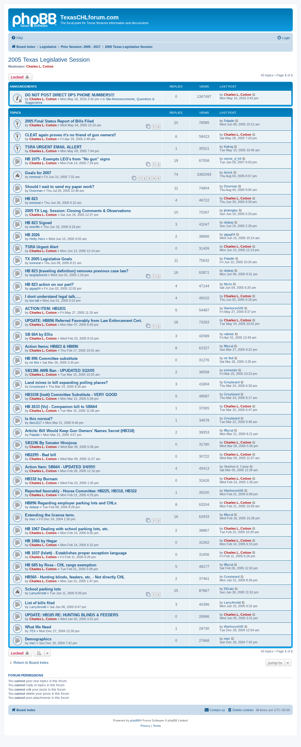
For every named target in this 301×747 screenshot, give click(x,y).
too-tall (34, 300)
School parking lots (43, 589)
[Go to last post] (254, 94)
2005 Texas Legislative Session (49, 59)
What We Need (38, 627)
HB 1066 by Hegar (41, 541)
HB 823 (31, 199)
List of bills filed (40, 603)
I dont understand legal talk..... (53, 296)
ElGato (229, 588)
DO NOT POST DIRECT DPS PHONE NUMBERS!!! (69, 95)
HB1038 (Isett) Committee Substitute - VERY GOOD (71, 394)
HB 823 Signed (38, 223)
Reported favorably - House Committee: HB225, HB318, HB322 (81, 491)
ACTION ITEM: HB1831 (45, 308)
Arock (228, 172)
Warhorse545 (233, 308)
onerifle (34, 227)
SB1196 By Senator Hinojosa (51, 443)
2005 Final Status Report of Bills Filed (59, 121)
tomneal (35, 177)
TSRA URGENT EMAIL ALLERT (53, 147)
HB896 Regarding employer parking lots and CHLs (70, 503)
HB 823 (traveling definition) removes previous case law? (76, 271)
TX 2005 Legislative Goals (48, 259)
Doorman (36, 190)
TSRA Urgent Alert (41, 247)
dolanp (228, 222)
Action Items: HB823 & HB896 (51, 346)
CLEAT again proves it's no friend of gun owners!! (70, 135)
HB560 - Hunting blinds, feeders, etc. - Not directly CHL (75, 577)
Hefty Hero (37, 239)
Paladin (229, 120)
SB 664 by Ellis (39, 334)
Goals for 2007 (38, 173)
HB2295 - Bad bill (40, 455)
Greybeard (37, 386)
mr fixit (34, 362)
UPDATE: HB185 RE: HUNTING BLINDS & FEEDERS (71, 615)
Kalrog (228, 146)
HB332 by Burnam (41, 479)
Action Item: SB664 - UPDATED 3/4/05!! (60, 467)
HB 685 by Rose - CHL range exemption (60, 565)
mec (32, 519)
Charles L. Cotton (39, 66)
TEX (32, 631)
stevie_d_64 (232, 158)
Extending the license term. (50, 515)
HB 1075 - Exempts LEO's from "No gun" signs (67, 159)
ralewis (229, 334)
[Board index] (35, 19)
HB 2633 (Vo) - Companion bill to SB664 (61, 406)
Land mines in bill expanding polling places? (66, 382)
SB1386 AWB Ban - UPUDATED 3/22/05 (59, 370)
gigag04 (229, 234)
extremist (230, 370)
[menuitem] (17, 37)
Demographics (38, 639)
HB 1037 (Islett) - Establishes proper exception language (76, 553)
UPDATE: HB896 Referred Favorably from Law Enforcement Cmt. (83, 320)
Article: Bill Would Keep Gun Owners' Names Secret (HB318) (79, 431)
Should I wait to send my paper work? (59, 186)
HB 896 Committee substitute (51, 358)
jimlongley (231, 210)
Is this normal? (39, 419)
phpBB (135, 720)
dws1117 (35, 422)
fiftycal (228, 346)
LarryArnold (37, 593)
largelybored (38, 275)
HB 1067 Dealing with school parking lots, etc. (67, 529)
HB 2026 (32, 235)
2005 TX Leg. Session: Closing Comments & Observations (78, 211)
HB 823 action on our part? (49, 284)
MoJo (228, 284)
